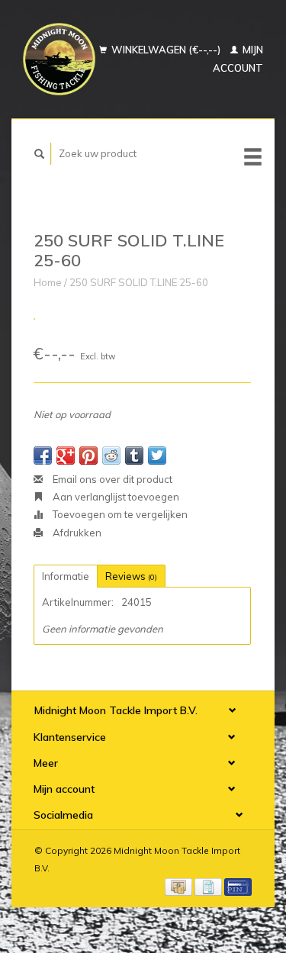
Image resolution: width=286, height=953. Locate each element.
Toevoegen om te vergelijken (119, 514)
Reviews (131, 576)
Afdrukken (75, 532)
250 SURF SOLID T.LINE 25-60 (138, 282)
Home (48, 282)
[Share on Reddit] (111, 455)
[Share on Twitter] (157, 455)
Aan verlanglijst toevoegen (114, 497)
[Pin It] (88, 455)
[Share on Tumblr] (134, 455)
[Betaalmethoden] (179, 886)
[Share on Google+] (65, 455)
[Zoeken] (39, 154)
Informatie (65, 576)
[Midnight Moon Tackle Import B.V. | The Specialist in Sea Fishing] (59, 59)
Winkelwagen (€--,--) (166, 49)
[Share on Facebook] (43, 455)
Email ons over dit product (111, 479)
